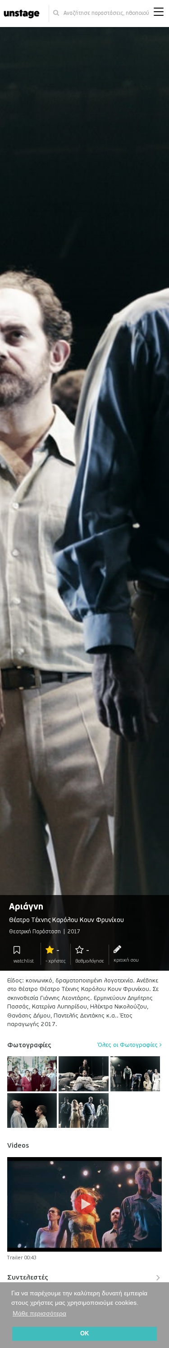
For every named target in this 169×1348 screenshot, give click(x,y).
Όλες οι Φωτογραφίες (129, 1045)
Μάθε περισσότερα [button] (39, 1313)
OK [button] (84, 1333)
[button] (159, 13)
